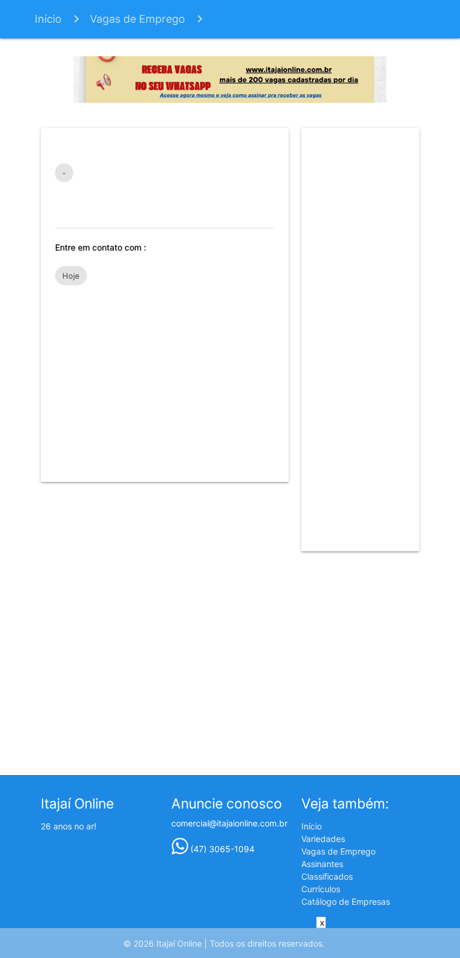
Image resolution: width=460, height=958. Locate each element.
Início (48, 19)
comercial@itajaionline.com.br (229, 823)
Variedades (323, 839)
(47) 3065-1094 (221, 849)
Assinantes (322, 864)
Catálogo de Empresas (345, 901)
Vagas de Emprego (137, 19)
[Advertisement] (164, 378)
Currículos (320, 889)
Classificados (327, 876)
